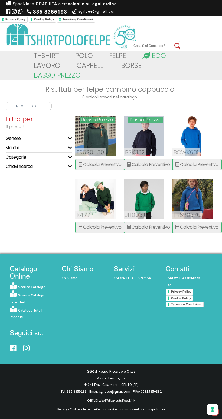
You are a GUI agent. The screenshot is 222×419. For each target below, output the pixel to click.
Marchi (12, 147)
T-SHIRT (46, 55)
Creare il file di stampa (132, 278)
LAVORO (47, 65)
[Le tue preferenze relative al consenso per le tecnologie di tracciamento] (212, 409)
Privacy (62, 409)
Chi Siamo (69, 278)
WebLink (129, 400)
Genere (13, 138)
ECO (158, 55)
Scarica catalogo (31, 286)
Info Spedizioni (155, 409)
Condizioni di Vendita (128, 409)
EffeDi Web (97, 400)
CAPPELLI (91, 65)
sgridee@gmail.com (97, 11)
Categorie (16, 157)
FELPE (117, 55)
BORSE (131, 65)
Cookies (75, 409)
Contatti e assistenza (183, 278)
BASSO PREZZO (57, 75)
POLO (84, 55)
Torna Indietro (30, 106)
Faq (169, 285)
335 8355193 (77, 391)
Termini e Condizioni (78, 19)
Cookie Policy (44, 19)
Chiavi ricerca (19, 166)
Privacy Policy (15, 19)
